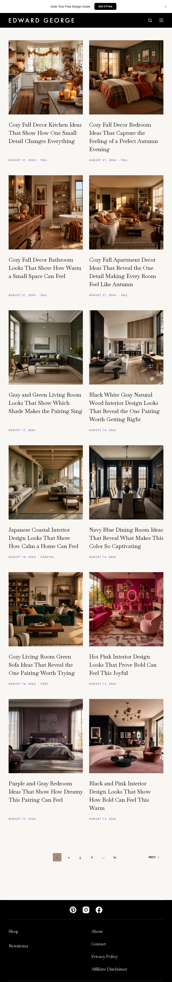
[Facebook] (99, 910)
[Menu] (161, 20)
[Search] (150, 20)
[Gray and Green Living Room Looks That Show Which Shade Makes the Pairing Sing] (46, 347)
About (97, 931)
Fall (44, 160)
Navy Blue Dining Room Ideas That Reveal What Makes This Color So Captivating (126, 538)
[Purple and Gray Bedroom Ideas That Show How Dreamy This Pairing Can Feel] (46, 736)
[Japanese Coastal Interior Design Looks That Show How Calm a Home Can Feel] (46, 482)
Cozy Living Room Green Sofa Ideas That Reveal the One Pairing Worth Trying (42, 665)
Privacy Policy (104, 956)
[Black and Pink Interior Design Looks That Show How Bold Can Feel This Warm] (126, 736)
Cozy (45, 684)
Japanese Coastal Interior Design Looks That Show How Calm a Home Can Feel (43, 538)
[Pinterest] (73, 910)
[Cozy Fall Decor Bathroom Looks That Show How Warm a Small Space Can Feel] (46, 212)
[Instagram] (86, 910)
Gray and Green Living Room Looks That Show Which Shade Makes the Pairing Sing (45, 403)
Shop (13, 931)
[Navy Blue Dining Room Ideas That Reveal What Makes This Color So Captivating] (126, 482)
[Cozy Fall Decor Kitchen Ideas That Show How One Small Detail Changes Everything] (46, 77)
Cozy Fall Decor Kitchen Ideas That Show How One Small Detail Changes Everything (45, 133)
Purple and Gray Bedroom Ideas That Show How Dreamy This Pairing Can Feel (46, 791)
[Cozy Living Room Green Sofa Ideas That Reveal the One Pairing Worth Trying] (46, 609)
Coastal (47, 557)
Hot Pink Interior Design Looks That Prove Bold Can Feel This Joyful (123, 665)
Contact (98, 944)
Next (152, 857)
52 (114, 857)
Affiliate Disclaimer (109, 969)
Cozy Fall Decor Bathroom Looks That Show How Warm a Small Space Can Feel (45, 268)
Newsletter (19, 946)
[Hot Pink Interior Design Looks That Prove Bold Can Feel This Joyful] (126, 609)
